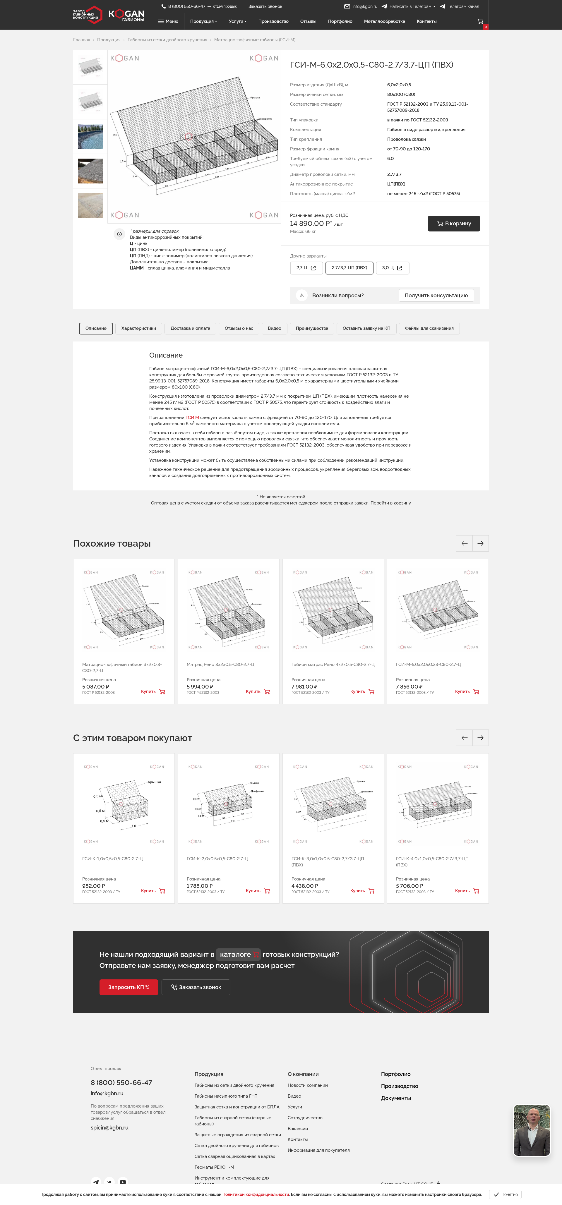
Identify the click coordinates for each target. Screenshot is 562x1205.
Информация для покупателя (319, 1150)
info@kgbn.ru (107, 1093)
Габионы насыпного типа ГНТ (226, 1096)
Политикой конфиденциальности (255, 1194)
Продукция (202, 21)
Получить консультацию (436, 295)
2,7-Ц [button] (302, 267)
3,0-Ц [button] (388, 267)
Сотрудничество (305, 1117)
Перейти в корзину (391, 503)
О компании (303, 1074)
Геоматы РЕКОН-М (214, 1167)
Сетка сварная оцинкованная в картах (235, 1156)
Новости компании (308, 1085)
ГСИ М (192, 417)
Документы (396, 1098)
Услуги (236, 21)
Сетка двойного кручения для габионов (237, 1145)
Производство (273, 21)
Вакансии (298, 1128)
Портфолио (340, 21)
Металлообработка (384, 21)
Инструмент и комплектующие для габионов (232, 1181)
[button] (129, 987)
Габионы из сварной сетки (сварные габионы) (233, 1121)
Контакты (427, 21)
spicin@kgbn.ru (109, 1128)
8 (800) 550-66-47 (121, 1082)
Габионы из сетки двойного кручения (234, 1085)
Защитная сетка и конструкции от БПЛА (237, 1107)
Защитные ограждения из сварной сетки (238, 1134)
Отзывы (308, 21)
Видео (294, 1096)
